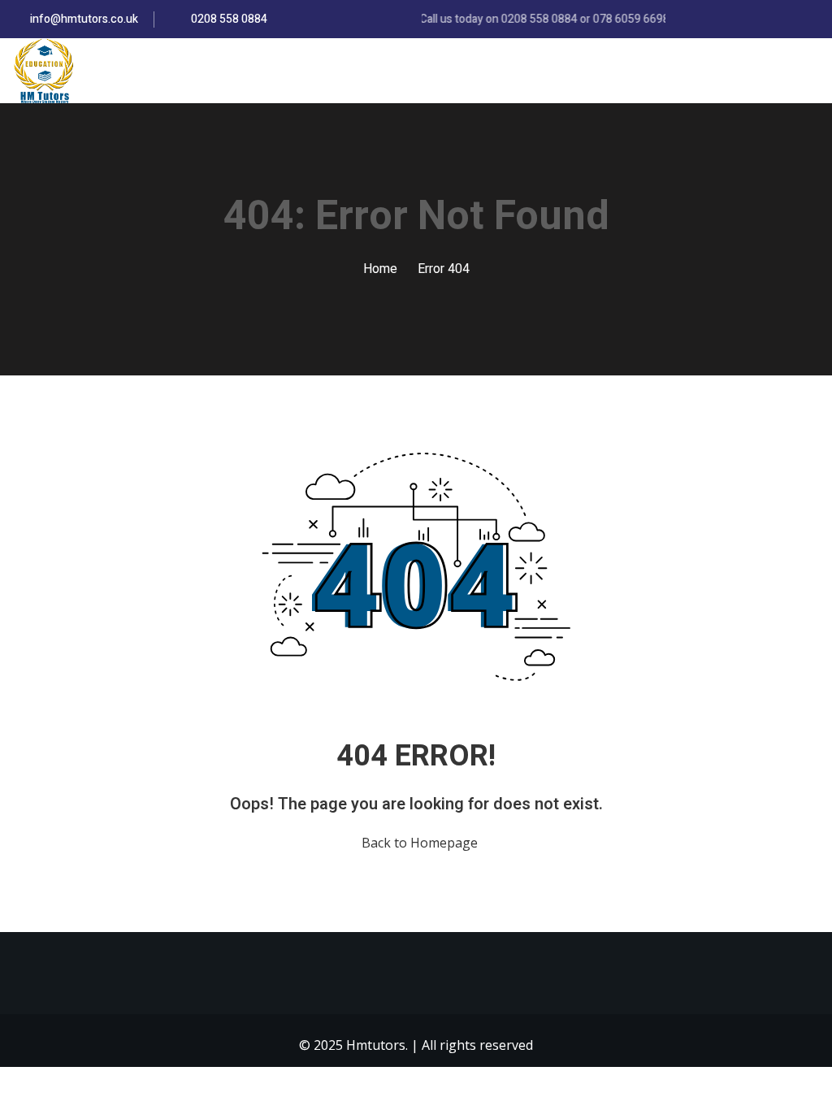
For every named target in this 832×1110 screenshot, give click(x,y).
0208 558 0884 (227, 19)
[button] (813, 71)
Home (380, 269)
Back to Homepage (420, 843)
